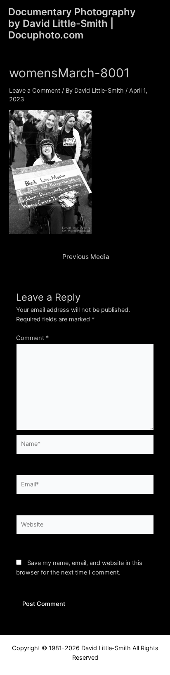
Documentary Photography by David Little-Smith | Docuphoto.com (72, 23)
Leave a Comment (34, 90)
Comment (32, 338)
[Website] (85, 526)
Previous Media (85, 257)
